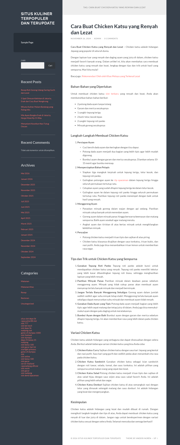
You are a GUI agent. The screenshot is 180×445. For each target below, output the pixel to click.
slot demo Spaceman (30, 375)
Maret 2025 (26, 223)
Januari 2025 (27, 235)
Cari (23, 60)
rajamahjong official (29, 366)
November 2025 (28, 190)
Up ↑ (156, 438)
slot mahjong (26, 373)
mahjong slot (26, 330)
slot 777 (24, 323)
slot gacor (25, 361)
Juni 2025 (25, 207)
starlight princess (28, 349)
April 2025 (25, 218)
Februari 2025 (27, 229)
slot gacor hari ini (28, 347)
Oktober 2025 (27, 196)
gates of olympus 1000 (31, 333)
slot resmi (25, 368)
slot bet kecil (26, 326)
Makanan (25, 281)
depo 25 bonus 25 (28, 340)
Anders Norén (143, 438)
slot (22, 354)
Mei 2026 (25, 173)
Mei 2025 (25, 212)
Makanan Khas (27, 287)
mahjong (24, 342)
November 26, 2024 (81, 38)
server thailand (27, 363)
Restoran (25, 298)
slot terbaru (112, 93)
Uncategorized (27, 303)
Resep (23, 292)
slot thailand (26, 335)
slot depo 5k (26, 328)
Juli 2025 (25, 201)
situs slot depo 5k (28, 318)
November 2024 (28, 246)
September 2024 (28, 257)
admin (97, 38)
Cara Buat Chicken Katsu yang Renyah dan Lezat (114, 29)
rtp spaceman (121, 180)
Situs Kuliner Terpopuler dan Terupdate (38, 18)
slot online (25, 356)
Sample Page (27, 42)
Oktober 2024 (27, 251)
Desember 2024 (28, 240)
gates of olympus (28, 352)
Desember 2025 (28, 184)
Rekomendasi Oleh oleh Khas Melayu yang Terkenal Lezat (111, 76)
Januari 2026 (27, 179)
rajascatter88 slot (29, 321)
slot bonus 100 (27, 344)
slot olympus (26, 337)
